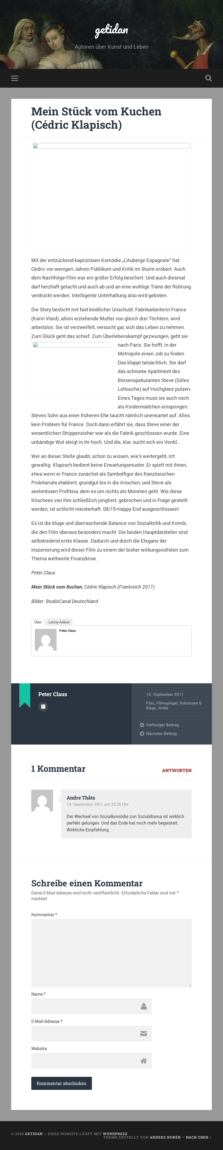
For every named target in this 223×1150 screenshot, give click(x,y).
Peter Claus (67, 630)
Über (38, 622)
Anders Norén (165, 1137)
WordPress (115, 1133)
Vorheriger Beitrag (162, 724)
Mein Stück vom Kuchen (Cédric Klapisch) (96, 118)
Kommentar (44, 914)
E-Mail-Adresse (47, 1021)
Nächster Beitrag (161, 733)
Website (39, 1048)
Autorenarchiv (43, 707)
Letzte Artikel (59, 622)
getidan (111, 28)
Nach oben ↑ (199, 1137)
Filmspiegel (167, 703)
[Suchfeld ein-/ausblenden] (208, 78)
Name (38, 994)
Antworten (177, 770)
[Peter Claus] (46, 648)
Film (150, 703)
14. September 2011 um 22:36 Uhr (98, 804)
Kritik (163, 708)
